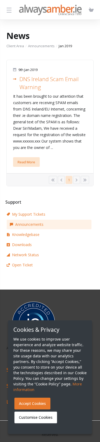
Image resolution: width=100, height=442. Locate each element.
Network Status (25, 254)
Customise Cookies (36, 417)
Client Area (15, 46)
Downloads (22, 244)
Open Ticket (22, 264)
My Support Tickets (28, 214)
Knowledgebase (25, 234)
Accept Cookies (32, 403)
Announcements (41, 46)
